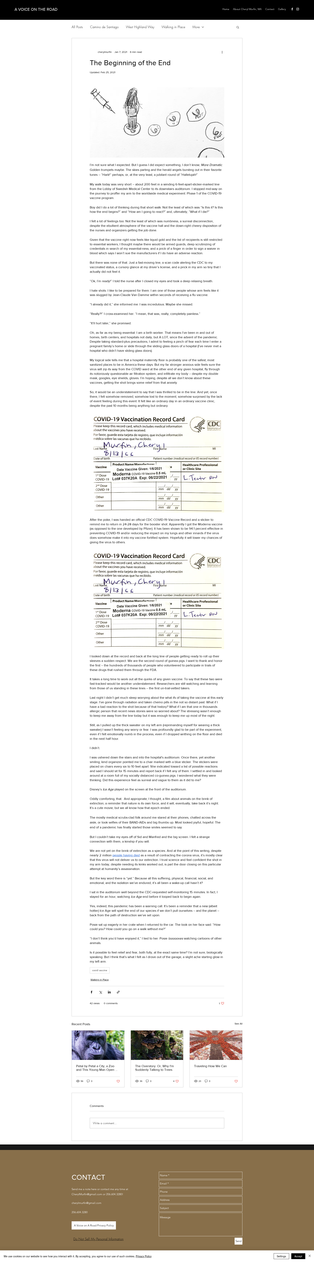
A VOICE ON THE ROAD (36, 9)
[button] (237, 27)
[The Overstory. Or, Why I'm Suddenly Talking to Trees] (157, 1045)
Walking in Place (173, 27)
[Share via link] (118, 992)
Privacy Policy (144, 1256)
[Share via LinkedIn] (109, 992)
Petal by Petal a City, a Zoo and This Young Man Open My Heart (98, 1068)
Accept (298, 1256)
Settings (281, 1256)
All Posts (77, 27)
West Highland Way (140, 27)
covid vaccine (99, 970)
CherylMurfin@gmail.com (87, 1194)
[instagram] (297, 9)
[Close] (309, 1256)
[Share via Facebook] (91, 992)
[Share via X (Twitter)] (100, 992)
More (196, 27)
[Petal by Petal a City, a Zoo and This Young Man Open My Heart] (98, 1045)
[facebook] (292, 9)
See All (238, 1023)
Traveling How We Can (210, 1066)
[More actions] (222, 52)
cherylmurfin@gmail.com (86, 1203)
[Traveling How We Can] (216, 1045)
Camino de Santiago (104, 27)
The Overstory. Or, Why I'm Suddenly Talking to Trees (154, 1068)
